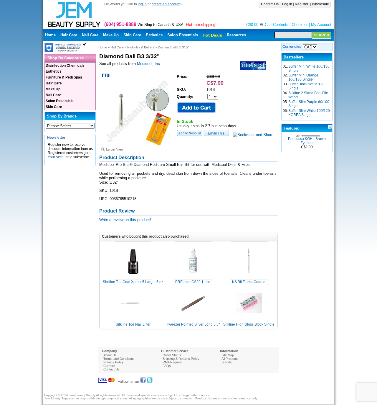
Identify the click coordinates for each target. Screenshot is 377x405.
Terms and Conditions (119, 358)
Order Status (172, 355)
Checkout (300, 24)
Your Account (58, 157)
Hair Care (68, 35)
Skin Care (132, 35)
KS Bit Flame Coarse (248, 282)
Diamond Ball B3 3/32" (173, 47)
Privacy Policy (113, 362)
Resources (236, 35)
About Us (110, 355)
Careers (109, 366)
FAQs (167, 366)
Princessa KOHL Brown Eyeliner (307, 141)
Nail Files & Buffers (140, 47)
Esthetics (154, 35)
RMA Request (172, 362)
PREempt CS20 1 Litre (193, 282)
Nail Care (90, 35)
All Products (230, 358)
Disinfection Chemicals (65, 65)
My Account (321, 24)
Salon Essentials (182, 35)
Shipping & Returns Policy (181, 358)
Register (302, 4)
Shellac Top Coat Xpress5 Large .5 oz (133, 282)
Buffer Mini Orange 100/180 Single (303, 77)
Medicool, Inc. (149, 63)
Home (50, 35)
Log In (287, 4)
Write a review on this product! (125, 220)
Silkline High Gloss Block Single (249, 324)
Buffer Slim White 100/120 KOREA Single (309, 113)
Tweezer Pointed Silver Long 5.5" (193, 324)
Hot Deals (212, 35)
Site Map (227, 355)
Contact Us (270, 4)
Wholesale (321, 4)
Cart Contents (276, 24)
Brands (226, 362)
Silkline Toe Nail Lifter (133, 324)
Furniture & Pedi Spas (64, 77)
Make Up (111, 35)
